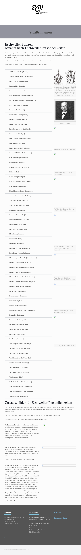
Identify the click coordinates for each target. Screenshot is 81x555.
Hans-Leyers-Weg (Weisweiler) (19, 167)
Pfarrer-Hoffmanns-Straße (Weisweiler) (22, 277)
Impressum (57, 512)
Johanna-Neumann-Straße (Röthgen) (21, 196)
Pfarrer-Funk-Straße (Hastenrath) (20, 272)
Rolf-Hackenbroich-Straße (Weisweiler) (22, 310)
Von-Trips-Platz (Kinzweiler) (18, 367)
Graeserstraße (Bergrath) (17, 162)
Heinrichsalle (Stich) (15, 172)
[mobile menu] (2, 22)
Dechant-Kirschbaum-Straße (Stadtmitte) (22, 100)
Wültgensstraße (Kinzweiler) (18, 396)
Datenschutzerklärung (60, 518)
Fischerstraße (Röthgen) (17, 134)
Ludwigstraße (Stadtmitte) (17, 224)
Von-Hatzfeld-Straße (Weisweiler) (20, 358)
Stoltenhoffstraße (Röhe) (17, 334)
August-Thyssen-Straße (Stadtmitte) (21, 76)
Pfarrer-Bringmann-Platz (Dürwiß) (20, 262)
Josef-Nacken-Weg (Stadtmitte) (19, 205)
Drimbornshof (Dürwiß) (17, 110)
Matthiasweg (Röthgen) (16, 234)
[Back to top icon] (70, 550)
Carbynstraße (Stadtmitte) (17, 91)
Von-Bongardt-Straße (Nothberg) (20, 343)
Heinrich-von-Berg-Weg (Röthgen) (20, 181)
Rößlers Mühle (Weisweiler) (18, 305)
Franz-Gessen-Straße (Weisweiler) (20, 138)
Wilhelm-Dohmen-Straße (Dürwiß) (20, 382)
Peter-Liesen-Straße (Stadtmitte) (19, 253)
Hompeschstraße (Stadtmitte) (18, 186)
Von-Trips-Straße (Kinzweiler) (19, 372)
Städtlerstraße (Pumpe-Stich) (18, 324)
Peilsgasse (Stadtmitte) (16, 243)
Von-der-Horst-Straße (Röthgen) (19, 348)
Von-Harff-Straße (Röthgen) (18, 353)
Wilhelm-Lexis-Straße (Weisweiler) (20, 386)
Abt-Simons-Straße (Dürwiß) (18, 72)
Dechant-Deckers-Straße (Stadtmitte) (21, 95)
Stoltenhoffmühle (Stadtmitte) (19, 329)
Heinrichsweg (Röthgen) (17, 177)
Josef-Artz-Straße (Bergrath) (18, 200)
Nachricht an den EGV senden (13, 538)
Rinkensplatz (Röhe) (15, 301)
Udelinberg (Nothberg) (16, 339)
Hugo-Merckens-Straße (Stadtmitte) (21, 191)
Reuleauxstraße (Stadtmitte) (18, 296)
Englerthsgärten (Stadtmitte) (18, 124)
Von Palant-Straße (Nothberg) (19, 363)
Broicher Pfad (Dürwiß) (17, 86)
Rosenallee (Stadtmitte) (16, 315)
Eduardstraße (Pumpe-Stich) (18, 115)
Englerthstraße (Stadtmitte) (18, 119)
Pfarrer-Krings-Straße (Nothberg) (20, 286)
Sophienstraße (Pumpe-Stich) (18, 320)
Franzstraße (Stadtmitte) (17, 143)
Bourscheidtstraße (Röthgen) (18, 81)
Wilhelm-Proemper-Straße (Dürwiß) (21, 391)
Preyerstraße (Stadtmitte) (17, 291)
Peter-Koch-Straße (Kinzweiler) (19, 248)
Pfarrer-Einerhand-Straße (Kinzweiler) (21, 267)
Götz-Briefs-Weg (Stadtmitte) (18, 157)
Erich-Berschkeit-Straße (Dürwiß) (20, 129)
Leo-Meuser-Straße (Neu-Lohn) (19, 219)
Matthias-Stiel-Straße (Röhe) (18, 229)
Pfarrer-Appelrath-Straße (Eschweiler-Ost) (23, 258)
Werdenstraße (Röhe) (16, 377)
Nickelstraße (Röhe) (15, 239)
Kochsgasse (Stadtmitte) (17, 210)
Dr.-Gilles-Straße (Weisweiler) (18, 105)
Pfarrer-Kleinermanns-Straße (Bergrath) (22, 281)
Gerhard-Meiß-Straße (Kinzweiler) (20, 153)
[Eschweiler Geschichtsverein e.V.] (40, 9)
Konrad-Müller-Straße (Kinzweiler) (20, 215)
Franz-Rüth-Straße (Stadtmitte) (19, 148)
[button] (28, 72)
